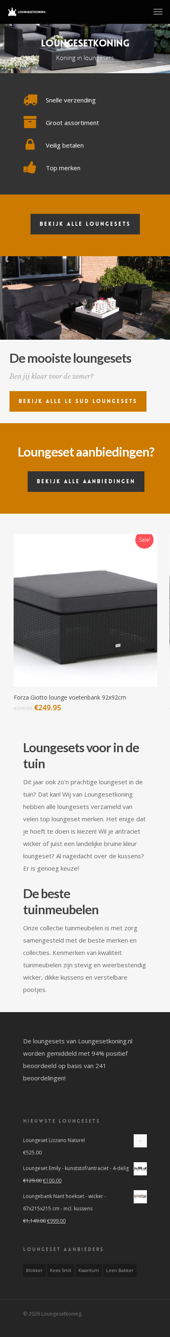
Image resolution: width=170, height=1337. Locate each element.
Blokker (34, 1270)
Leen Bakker (120, 1270)
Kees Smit (60, 1270)
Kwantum (88, 1270)
